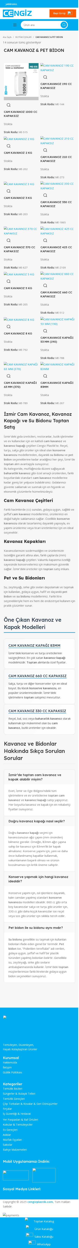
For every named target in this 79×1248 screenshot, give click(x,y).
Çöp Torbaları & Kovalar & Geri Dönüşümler (30, 1104)
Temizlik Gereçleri (14, 1099)
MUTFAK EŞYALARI (23, 37)
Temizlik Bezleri (12, 1088)
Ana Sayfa (7, 37)
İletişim (7, 1067)
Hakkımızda (10, 1062)
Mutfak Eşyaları (12, 1139)
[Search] (64, 25)
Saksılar (7, 1144)
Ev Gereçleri (10, 1130)
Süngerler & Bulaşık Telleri (19, 1093)
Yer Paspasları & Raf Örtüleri (20, 1119)
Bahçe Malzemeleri (15, 1149)
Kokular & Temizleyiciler (18, 1124)
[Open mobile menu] (15, 25)
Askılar (7, 1135)
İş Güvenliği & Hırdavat (17, 1113)
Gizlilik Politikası (12, 1072)
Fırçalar (7, 1109)
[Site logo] (17, 13)
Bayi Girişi (59, 13)
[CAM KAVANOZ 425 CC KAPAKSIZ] (57, 231)
